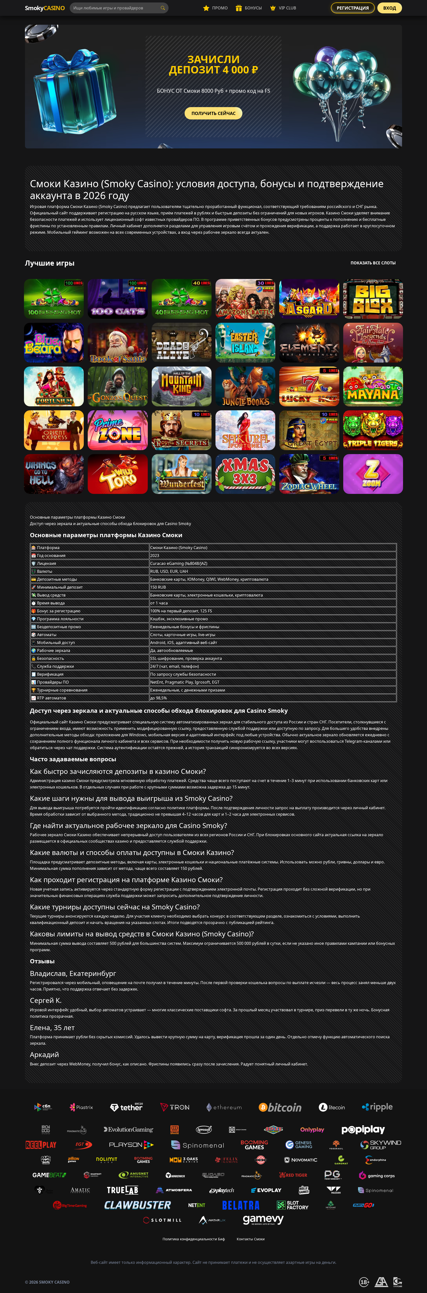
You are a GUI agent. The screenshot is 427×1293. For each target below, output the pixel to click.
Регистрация (353, 8)
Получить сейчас (213, 113)
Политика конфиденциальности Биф (194, 1239)
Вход (389, 8)
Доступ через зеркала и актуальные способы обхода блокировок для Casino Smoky (110, 523)
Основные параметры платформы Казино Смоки (77, 517)
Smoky (45, 8)
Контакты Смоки (251, 1239)
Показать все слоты (373, 263)
